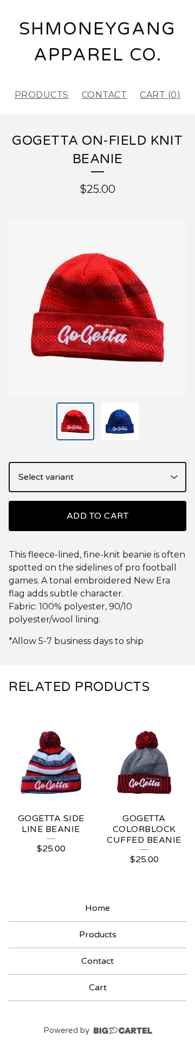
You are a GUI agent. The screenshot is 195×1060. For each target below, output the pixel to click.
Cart (98, 987)
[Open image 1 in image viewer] (97, 307)
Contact (104, 95)
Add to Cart (98, 516)
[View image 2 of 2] (120, 421)
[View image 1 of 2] (75, 421)
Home (97, 908)
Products (42, 95)
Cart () (160, 95)
